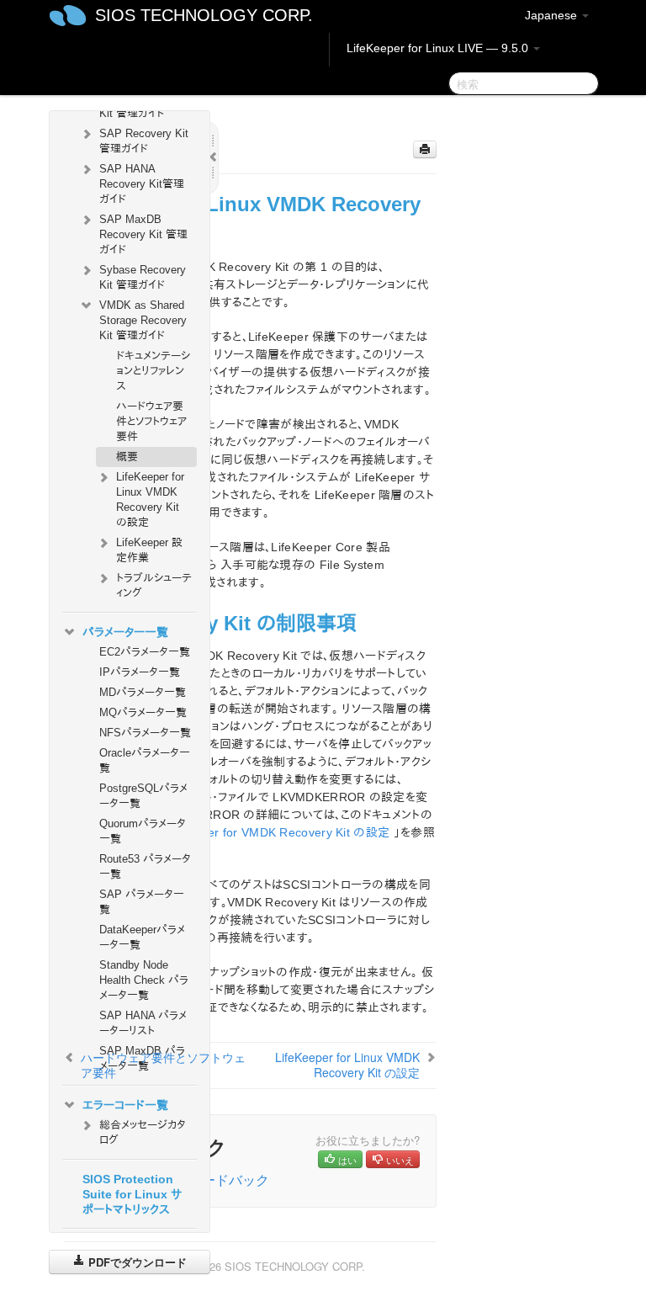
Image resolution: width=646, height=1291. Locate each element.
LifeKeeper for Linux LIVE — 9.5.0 (439, 48)
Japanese (552, 15)
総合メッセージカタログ (142, 1132)
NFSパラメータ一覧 (145, 732)
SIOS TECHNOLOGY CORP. (204, 15)
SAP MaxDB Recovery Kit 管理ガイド (143, 234)
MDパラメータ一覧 (142, 692)
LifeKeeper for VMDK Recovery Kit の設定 (274, 832)
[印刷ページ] (425, 149)
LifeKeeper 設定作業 (149, 550)
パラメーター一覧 (125, 632)
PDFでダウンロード (136, 1262)
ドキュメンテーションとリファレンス (153, 370)
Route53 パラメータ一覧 (145, 866)
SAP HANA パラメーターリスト (143, 1023)
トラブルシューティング (154, 585)
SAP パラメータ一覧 (141, 902)
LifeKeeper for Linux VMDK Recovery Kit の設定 (150, 499)
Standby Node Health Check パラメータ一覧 (143, 980)
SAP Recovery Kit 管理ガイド (143, 141)
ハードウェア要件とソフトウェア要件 (151, 421)
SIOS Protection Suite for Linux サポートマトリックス (132, 1194)
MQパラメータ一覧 (143, 712)
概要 (127, 456)
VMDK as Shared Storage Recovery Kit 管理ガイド (143, 320)
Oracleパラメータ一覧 (144, 760)
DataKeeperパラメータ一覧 (142, 937)
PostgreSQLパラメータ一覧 (143, 796)
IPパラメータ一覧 (139, 672)
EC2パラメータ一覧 (144, 652)
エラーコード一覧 (125, 1105)
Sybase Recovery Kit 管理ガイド (142, 277)
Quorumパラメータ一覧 (142, 831)
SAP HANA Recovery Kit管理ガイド (141, 183)
